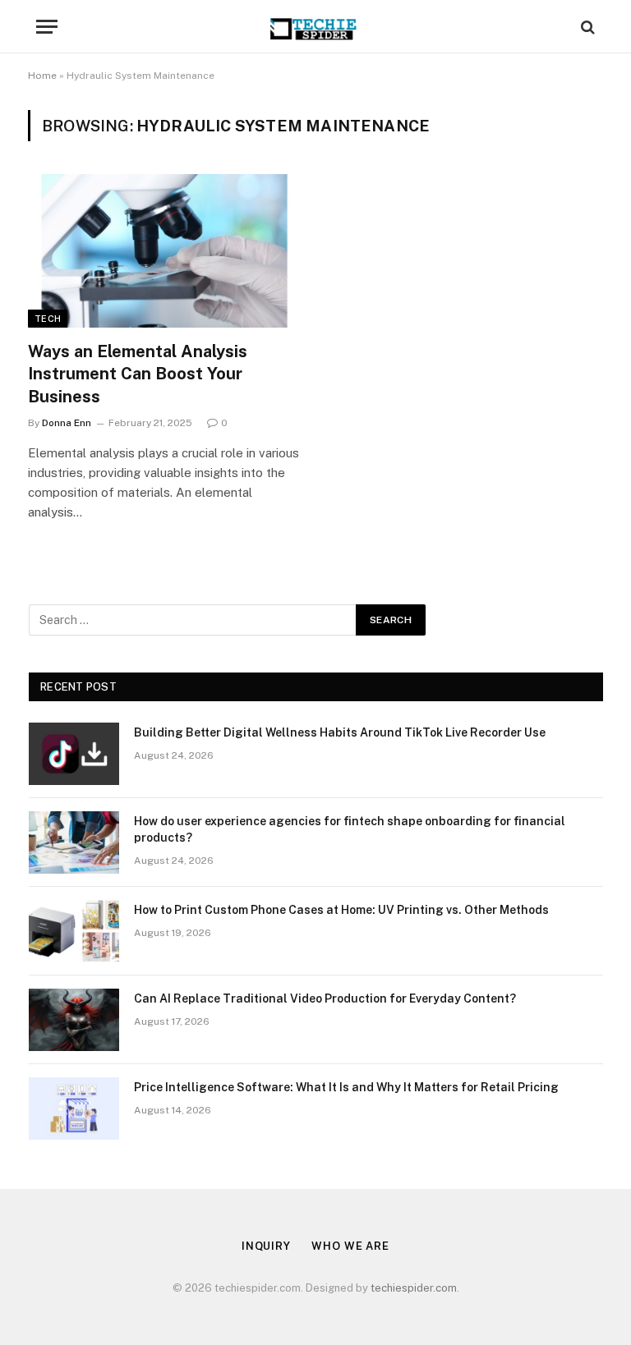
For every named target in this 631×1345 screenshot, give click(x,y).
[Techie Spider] (315, 26)
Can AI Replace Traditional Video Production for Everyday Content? (325, 998)
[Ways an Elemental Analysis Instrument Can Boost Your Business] (164, 251)
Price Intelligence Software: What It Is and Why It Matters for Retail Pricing (346, 1087)
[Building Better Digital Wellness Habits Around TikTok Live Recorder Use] (74, 754)
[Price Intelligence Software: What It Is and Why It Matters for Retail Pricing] (74, 1108)
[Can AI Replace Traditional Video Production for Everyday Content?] (74, 1020)
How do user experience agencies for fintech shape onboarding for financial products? (349, 829)
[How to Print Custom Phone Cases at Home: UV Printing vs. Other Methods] (74, 931)
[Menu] (47, 26)
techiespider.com (414, 1288)
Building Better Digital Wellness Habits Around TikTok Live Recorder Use (340, 732)
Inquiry (266, 1246)
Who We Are (350, 1246)
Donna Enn (66, 423)
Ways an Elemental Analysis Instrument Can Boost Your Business (137, 374)
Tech (48, 319)
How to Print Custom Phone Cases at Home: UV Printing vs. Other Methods (341, 909)
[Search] (586, 26)
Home (42, 75)
